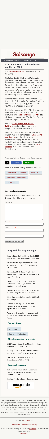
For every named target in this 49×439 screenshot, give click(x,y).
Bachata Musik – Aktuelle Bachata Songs (22, 379)
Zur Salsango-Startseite (12, 60)
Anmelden (23, 433)
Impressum (16, 425)
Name (7, 222)
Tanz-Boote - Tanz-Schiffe (16, 178)
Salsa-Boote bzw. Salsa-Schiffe (19, 124)
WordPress (32, 429)
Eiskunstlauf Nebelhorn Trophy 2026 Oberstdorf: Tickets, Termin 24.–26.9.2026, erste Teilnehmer (23, 274)
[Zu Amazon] (20, 388)
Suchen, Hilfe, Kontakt (17, 334)
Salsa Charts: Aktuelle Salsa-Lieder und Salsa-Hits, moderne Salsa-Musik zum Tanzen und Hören (22, 372)
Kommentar (9, 202)
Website (7, 234)
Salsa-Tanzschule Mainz (28, 115)
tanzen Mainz (12, 183)
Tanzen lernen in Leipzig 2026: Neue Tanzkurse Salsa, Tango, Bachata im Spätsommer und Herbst (21, 283)
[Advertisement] (24, 25)
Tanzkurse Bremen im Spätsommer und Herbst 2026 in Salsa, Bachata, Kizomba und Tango (24, 315)
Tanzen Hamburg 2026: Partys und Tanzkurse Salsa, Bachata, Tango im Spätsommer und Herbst (21, 306)
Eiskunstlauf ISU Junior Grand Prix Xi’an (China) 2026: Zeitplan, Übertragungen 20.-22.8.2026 (22, 265)
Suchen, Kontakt (29, 60)
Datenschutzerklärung (29, 425)
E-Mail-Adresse (10, 228)
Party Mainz (35, 173)
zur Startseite (14, 329)
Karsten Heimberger (16, 71)
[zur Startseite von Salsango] (24, 54)
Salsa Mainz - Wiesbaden (16, 173)
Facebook (26, 420)
